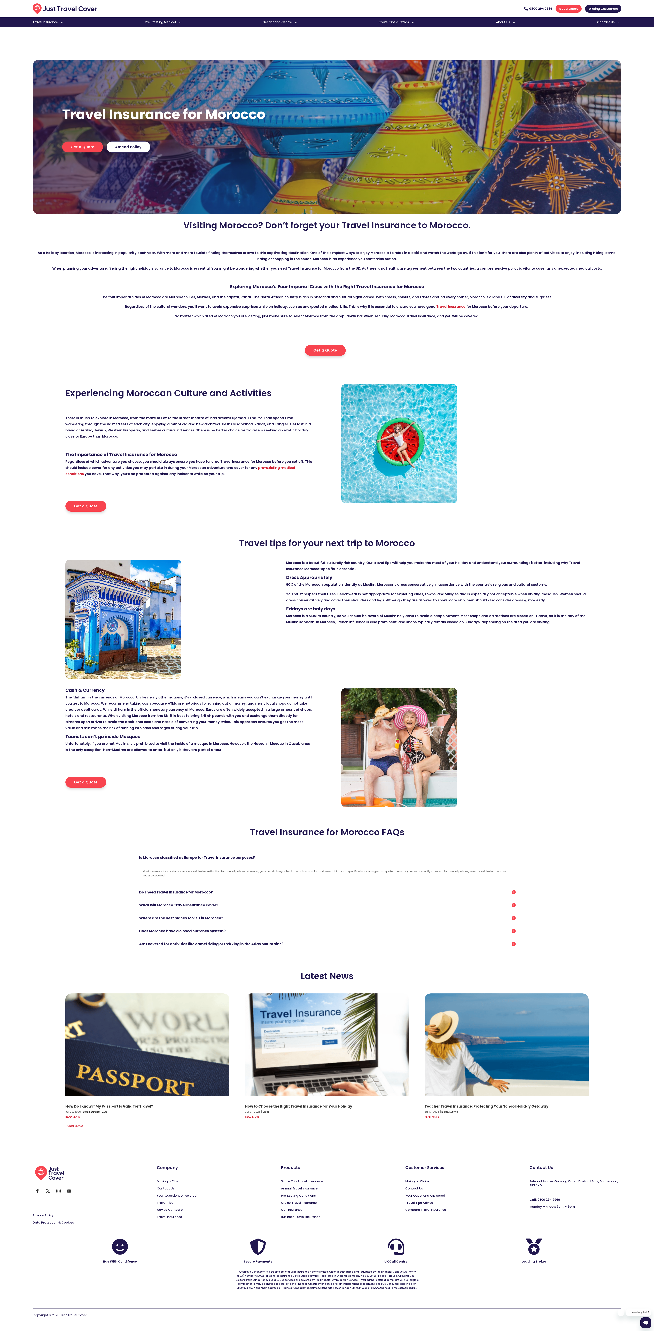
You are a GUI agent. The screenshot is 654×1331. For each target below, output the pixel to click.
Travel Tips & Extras (394, 22)
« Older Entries (74, 1126)
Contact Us (606, 22)
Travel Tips (165, 1203)
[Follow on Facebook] (37, 1191)
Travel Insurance (45, 22)
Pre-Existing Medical (160, 22)
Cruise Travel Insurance (299, 1203)
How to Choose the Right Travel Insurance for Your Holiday (298, 1106)
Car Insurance (291, 1210)
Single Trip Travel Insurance (302, 1181)
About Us (503, 22)
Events (453, 1112)
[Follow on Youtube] (69, 1191)
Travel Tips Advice (419, 1203)
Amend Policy (128, 146)
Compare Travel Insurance (425, 1210)
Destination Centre (277, 22)
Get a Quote (568, 8)
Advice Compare (170, 1210)
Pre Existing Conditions (298, 1195)
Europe (95, 1112)
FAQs (104, 1112)
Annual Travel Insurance (299, 1188)
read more (72, 1116)
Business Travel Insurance (300, 1217)
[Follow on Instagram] (58, 1191)
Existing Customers (603, 8)
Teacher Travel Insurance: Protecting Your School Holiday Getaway (486, 1106)
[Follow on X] (47, 1191)
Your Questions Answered (177, 1195)
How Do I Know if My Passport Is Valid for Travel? (109, 1106)
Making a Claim (168, 1181)
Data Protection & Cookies (53, 1222)
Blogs (86, 1112)
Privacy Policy (43, 1215)
